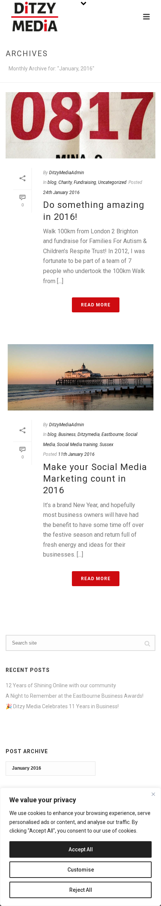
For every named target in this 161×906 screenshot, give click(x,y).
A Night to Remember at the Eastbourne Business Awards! (74, 696)
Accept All (81, 849)
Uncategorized (112, 182)
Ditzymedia (89, 434)
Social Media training (77, 444)
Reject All (80, 890)
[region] (80, 847)
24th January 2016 (61, 192)
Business (67, 434)
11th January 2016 (76, 454)
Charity (65, 182)
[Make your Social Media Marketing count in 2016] (80, 377)
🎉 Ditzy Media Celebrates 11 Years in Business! (62, 706)
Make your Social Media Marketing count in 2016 (95, 479)
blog (52, 182)
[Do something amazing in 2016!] (80, 125)
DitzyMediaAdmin (66, 172)
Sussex (106, 444)
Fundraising (85, 182)
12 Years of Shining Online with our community (61, 685)
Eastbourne (112, 434)
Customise (80, 870)
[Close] (153, 794)
